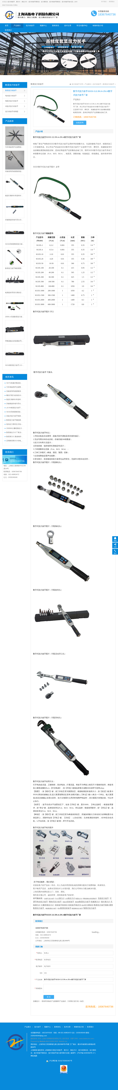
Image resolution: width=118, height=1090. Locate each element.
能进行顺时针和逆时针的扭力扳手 (14, 196)
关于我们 (104, 1)
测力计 (18, 2)
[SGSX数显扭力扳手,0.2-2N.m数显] (14, 353)
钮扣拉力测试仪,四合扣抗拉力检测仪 (15, 424)
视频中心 (43, 25)
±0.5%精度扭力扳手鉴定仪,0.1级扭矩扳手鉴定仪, (15, 408)
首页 (6, 25)
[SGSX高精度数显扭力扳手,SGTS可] (14, 232)
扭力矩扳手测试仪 (34, 2)
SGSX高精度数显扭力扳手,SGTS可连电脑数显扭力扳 (15, 412)
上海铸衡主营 (49, 1050)
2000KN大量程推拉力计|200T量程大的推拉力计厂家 (15, 428)
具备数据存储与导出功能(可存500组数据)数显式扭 (15, 403)
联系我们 (112, 1)
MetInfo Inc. (63, 1041)
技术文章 (67, 25)
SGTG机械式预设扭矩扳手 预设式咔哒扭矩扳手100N (15, 383)
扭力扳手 (37, 1027)
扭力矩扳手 (11, 2)
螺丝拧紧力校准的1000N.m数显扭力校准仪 (15, 395)
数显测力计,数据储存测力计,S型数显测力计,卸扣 (15, 436)
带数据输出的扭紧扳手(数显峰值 (14, 341)
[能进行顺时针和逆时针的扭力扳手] (14, 184)
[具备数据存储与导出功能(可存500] (14, 208)
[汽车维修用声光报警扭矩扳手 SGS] (14, 135)
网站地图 (34, 1056)
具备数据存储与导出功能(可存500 (14, 220)
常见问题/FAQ (82, 25)
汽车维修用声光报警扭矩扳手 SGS (14, 147)
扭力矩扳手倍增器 (11, 111)
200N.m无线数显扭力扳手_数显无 (14, 317)
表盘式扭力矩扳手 (11, 106)
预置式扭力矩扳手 (11, 101)
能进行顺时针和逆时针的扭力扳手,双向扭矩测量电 (15, 399)
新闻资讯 (55, 25)
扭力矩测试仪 (83, 1050)
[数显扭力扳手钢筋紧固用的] (14, 257)
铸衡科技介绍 (98, 25)
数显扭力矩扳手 (12, 85)
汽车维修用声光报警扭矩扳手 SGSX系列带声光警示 (15, 387)
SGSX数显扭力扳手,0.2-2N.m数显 (14, 365)
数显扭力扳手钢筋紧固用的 (14, 268)
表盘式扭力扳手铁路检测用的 (15, 416)
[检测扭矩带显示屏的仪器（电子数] (14, 281)
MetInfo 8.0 (44, 1041)
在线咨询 (79, 123)
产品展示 (17, 25)
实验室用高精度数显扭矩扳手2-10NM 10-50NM (15, 391)
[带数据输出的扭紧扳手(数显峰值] (14, 329)
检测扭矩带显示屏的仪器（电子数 (14, 292)
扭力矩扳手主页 (77, 84)
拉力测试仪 (44, 2)
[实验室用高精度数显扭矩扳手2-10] (14, 160)
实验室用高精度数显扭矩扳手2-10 (14, 171)
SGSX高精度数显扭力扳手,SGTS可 (14, 244)
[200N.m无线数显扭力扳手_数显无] (14, 305)
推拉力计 (24, 2)
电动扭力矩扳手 (11, 96)
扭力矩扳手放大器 (67, 2)
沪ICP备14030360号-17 (85, 1053)
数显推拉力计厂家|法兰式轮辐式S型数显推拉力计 (15, 432)
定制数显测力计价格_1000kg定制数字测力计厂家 (15, 441)
